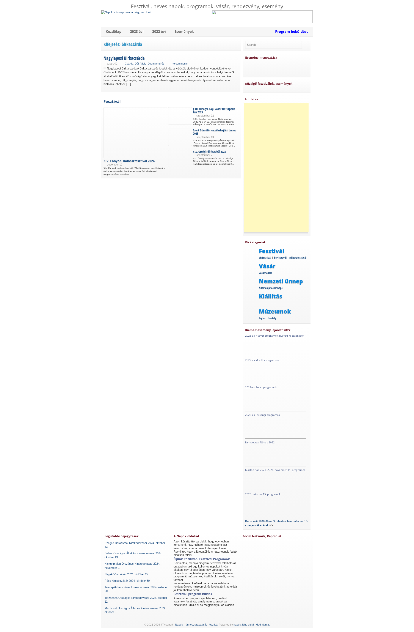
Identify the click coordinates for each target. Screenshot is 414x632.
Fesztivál (112, 101)
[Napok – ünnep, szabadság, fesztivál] (126, 12)
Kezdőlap (113, 31)
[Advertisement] (276, 167)
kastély (272, 318)
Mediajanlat (263, 624)
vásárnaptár (265, 273)
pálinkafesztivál (297, 258)
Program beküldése (291, 31)
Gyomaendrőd (156, 63)
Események (184, 31)
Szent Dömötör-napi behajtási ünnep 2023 (214, 132)
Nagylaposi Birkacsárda (124, 58)
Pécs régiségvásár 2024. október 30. (128, 580)
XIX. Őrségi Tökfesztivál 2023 (209, 152)
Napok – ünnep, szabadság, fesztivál (196, 624)
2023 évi (137, 31)
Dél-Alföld (140, 63)
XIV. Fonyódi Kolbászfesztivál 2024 (129, 161)
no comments (180, 63)
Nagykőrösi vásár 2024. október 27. (127, 574)
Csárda (129, 63)
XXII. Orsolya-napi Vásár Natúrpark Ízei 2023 (214, 110)
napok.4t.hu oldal (244, 624)
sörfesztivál (265, 258)
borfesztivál (280, 258)
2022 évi (159, 31)
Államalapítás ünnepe (271, 288)
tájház (262, 318)
